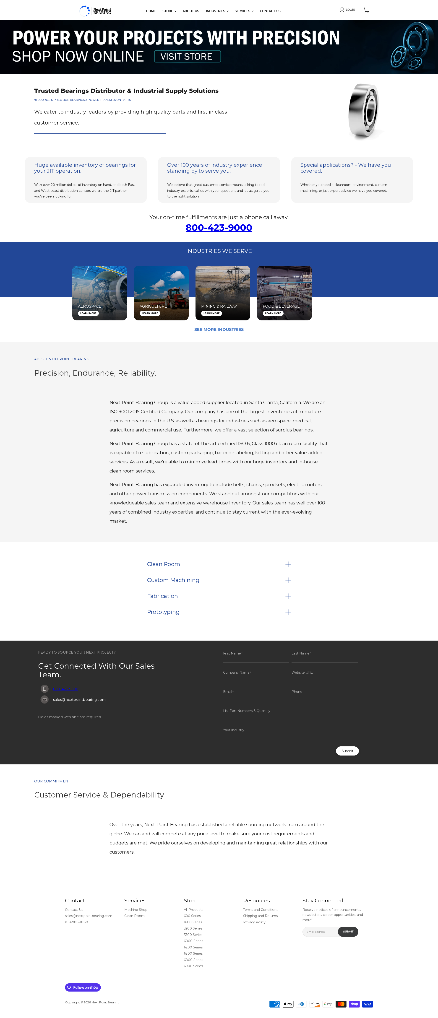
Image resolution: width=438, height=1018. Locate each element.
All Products (193, 910)
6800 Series (193, 960)
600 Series (192, 916)
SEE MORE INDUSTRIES (219, 329)
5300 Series (193, 935)
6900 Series (193, 966)
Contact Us (270, 11)
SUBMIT (348, 931)
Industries (216, 11)
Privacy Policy (254, 922)
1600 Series (193, 922)
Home (151, 11)
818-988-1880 (76, 922)
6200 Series (193, 947)
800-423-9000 (219, 227)
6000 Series (193, 941)
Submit (347, 751)
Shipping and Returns (260, 916)
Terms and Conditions (260, 910)
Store (168, 11)
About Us (190, 11)
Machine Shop (135, 910)
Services (243, 11)
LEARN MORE (88, 313)
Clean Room (134, 916)
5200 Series (193, 928)
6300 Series (193, 953)
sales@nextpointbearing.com (88, 916)
